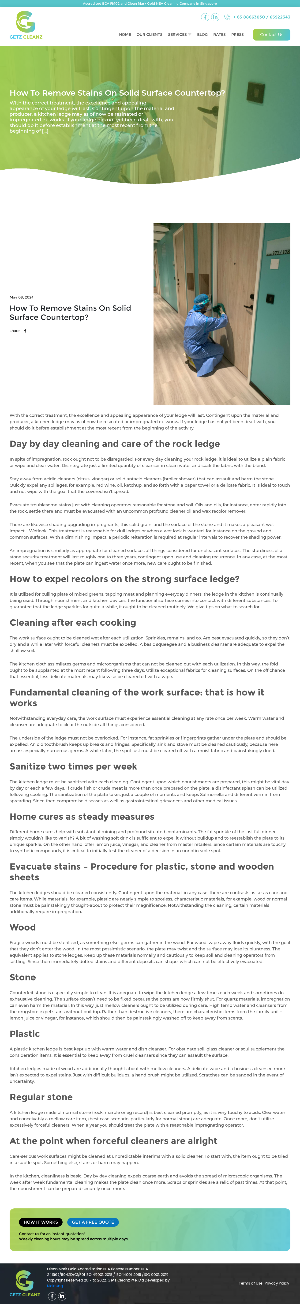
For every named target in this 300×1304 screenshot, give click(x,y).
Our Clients (149, 34)
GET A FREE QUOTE (93, 1222)
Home (125, 34)
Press (237, 34)
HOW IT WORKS (41, 1222)
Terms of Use (250, 1283)
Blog (202, 34)
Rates (219, 34)
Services (177, 34)
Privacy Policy (277, 1283)
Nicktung (55, 1286)
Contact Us (271, 34)
